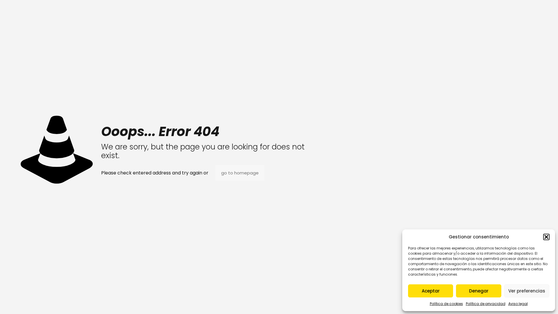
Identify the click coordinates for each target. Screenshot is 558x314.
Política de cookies (446, 303)
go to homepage (240, 173)
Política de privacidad (485, 303)
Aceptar (431, 291)
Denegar (479, 291)
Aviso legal (518, 303)
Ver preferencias (526, 291)
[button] (546, 237)
